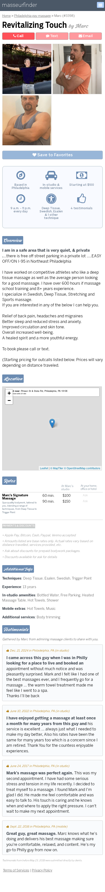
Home (6, 16)
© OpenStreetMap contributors (82, 468)
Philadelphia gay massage (32, 16)
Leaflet (44, 468)
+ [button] (9, 393)
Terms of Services (16, 870)
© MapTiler (56, 468)
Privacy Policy (42, 870)
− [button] (9, 400)
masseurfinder (19, 6)
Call (19, 36)
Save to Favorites (54, 155)
